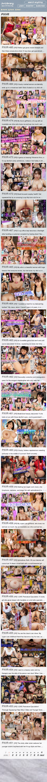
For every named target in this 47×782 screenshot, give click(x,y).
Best (18, 10)
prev (5, 755)
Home (5, 10)
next (41, 755)
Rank (12, 10)
